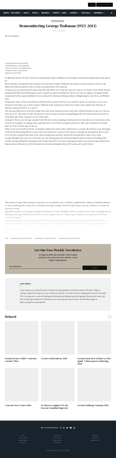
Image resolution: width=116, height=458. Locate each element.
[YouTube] (70, 428)
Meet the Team (95, 440)
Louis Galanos (58, 31)
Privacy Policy (57, 440)
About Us (95, 435)
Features (15, 13)
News (6, 13)
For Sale (85, 13)
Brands (45, 13)
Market (73, 13)
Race (26, 13)
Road (35, 13)
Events (56, 13)
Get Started (58, 323)
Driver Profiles (58, 21)
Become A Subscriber (104, 4)
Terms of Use (57, 437)
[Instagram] (64, 428)
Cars (63, 13)
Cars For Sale (23, 437)
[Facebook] (60, 428)
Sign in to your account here (65, 329)
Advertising (95, 437)
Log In (92, 4)
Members (98, 13)
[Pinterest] (67, 428)
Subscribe (57, 442)
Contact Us (57, 435)
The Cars (23, 442)
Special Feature (23, 440)
